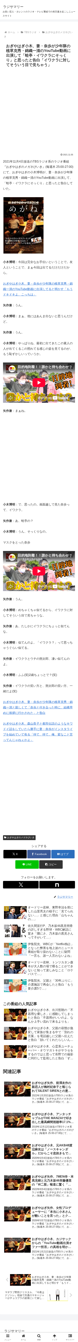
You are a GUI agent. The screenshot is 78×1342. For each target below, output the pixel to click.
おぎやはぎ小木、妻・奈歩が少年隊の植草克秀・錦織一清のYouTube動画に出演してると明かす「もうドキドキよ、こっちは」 (38, 289)
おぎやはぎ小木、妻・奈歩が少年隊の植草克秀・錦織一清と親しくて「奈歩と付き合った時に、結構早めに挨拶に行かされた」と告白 (38, 707)
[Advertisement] (39, 109)
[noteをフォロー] (57, 884)
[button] (51, 864)
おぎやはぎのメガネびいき (20, 837)
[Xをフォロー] (21, 884)
